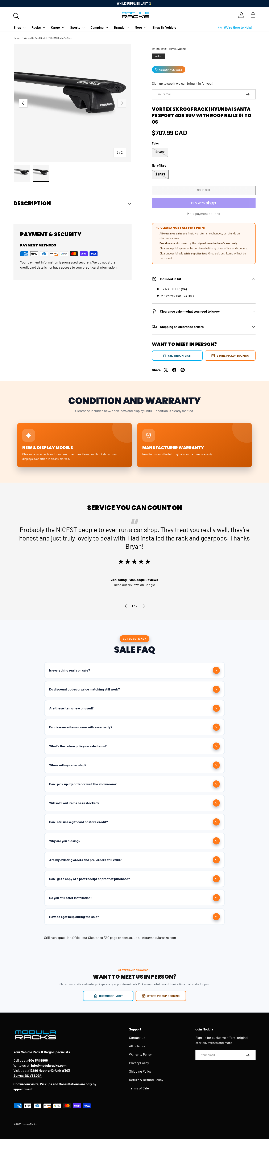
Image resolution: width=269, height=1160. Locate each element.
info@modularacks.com (158, 937)
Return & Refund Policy (146, 1080)
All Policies (137, 1046)
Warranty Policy (140, 1054)
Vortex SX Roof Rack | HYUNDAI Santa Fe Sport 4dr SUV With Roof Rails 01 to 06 (49, 37)
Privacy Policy (139, 1063)
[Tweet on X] (166, 370)
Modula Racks (29, 1124)
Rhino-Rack (159, 49)
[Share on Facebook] (174, 370)
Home (16, 37)
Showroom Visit (180, 355)
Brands (119, 27)
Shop (17, 27)
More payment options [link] (203, 213)
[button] (253, 15)
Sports (75, 27)
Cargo (55, 27)
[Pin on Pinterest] (182, 370)
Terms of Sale (139, 1088)
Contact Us (137, 1038)
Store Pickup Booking (233, 355)
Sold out (203, 190)
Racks (36, 27)
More (138, 27)
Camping (97, 27)
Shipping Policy (140, 1071)
